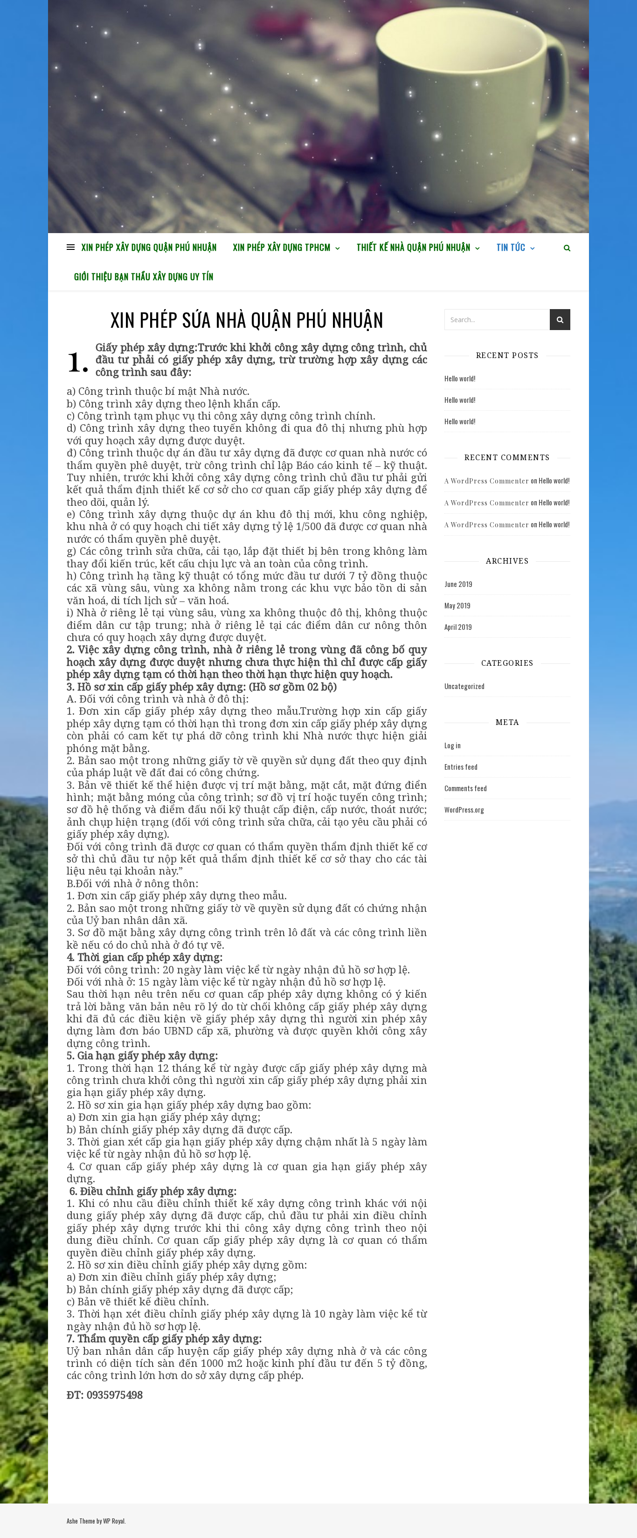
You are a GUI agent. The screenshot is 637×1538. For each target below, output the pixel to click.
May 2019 (457, 605)
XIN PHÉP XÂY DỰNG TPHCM (282, 247)
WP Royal (114, 1520)
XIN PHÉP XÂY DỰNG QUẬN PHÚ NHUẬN (149, 247)
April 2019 (458, 626)
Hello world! (459, 378)
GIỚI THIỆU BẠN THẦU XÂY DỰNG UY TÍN (144, 276)
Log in (452, 745)
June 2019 (458, 584)
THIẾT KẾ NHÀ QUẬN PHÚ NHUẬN (414, 247)
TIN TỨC (511, 247)
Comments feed (465, 788)
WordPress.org (464, 809)
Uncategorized (464, 686)
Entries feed (461, 766)
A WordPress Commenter (486, 480)
